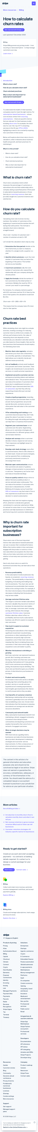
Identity (5, 980)
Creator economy (26, 983)
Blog (4, 1070)
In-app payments (26, 967)
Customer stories (9, 1068)
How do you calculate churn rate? (15, 88)
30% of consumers (12, 491)
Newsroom (24, 1070)
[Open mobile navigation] (34, 3)
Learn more (7, 53)
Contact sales (21, 870)
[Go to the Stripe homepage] (5, 935)
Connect (6, 964)
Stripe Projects (26, 1055)
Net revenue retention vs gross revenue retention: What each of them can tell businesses (19, 824)
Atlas (5, 948)
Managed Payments (10, 991)
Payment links (8, 993)
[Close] (34, 1122)
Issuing (5, 985)
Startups (24, 948)
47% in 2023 (23, 128)
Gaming (23, 986)
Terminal (6, 1015)
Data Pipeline (7, 970)
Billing (21, 10)
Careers (23, 1068)
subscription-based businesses (14, 114)
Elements (6, 972)
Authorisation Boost (10, 951)
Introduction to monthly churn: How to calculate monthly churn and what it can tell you (19, 817)
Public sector (25, 1009)
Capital (5, 956)
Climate (5, 962)
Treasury (6, 1017)
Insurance (24, 993)
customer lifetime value (14, 613)
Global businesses (27, 964)
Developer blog (26, 1057)
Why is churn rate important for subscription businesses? (14, 96)
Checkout (6, 959)
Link (4, 988)
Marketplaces (25, 970)
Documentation (26, 1041)
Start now (8, 870)
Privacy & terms (8, 1081)
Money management (27, 972)
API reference (25, 1044)
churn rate (13, 123)
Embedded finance (27, 959)
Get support (7, 1106)
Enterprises (24, 946)
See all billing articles (11, 808)
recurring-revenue (27, 577)
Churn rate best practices (12, 91)
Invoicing (6, 983)
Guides (5, 1065)
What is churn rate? (10, 84)
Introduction (7, 81)
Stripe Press (25, 1073)
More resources (9, 10)
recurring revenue (17, 194)
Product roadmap (26, 1065)
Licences (6, 1091)
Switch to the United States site (14, 1127)
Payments (6, 996)
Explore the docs (9, 918)
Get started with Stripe (13, 30)
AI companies (25, 980)
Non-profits (24, 1001)
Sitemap (6, 1093)
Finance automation (27, 962)
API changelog (25, 1049)
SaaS (22, 978)
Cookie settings (8, 1096)
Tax (4, 1012)
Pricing (5, 946)
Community (7, 1073)
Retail (22, 1011)
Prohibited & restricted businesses (7, 1086)
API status (24, 1047)
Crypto (5, 967)
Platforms (24, 975)
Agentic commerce (27, 951)
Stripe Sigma (7, 1009)
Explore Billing (8, 895)
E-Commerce (25, 956)
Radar (5, 1002)
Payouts (6, 999)
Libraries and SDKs (27, 1052)
